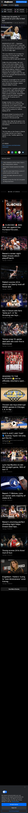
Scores (11, 5)
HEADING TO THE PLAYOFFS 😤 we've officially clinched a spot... (13, 378)
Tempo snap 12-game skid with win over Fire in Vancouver (13, 341)
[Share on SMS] (23, 152)
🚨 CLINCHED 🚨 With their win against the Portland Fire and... (12, 227)
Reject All (14, 807)
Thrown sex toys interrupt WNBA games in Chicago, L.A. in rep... (14, 407)
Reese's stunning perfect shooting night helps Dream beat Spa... (13, 524)
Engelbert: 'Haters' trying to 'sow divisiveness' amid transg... (14, 579)
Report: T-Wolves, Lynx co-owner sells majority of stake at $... (14, 495)
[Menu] (2, 2)
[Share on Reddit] (8, 152)
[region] (14, 799)
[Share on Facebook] (12, 152)
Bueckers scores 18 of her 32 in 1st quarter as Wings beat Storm (14, 180)
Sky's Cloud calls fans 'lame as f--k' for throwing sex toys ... (12, 313)
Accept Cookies (14, 804)
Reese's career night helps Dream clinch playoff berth (11, 255)
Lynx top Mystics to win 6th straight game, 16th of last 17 (13, 467)
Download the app (21, 1)
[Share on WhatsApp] (16, 152)
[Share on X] (5, 152)
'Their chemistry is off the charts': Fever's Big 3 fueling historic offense (13, 163)
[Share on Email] (19, 152)
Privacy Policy (15, 801)
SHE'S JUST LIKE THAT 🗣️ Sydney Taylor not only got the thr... (14, 435)
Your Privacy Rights (14, 811)
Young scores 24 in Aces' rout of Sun (13, 551)
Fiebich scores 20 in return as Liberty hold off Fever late (13, 284)
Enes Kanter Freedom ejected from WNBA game (13, 167)
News (17, 5)
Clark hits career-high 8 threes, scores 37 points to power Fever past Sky (13, 172)
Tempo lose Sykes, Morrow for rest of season (12, 176)
